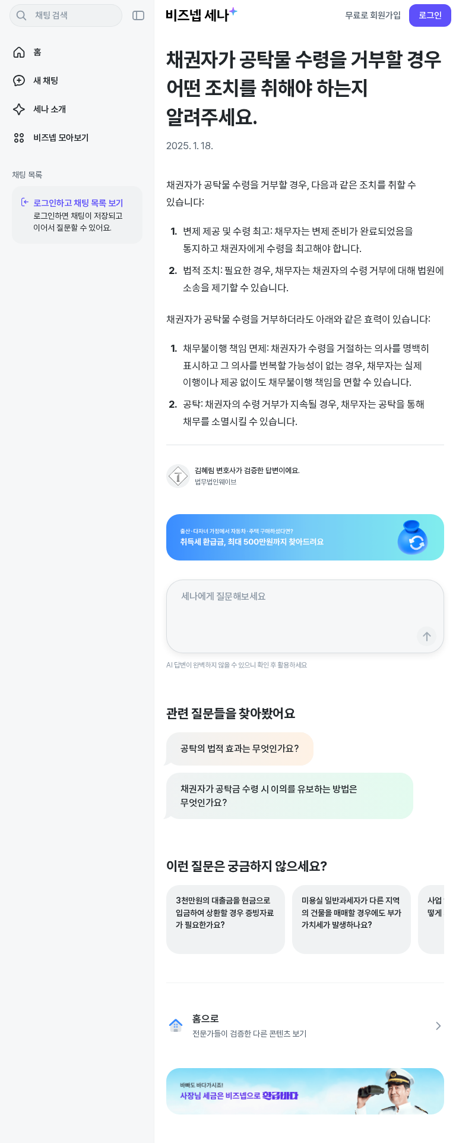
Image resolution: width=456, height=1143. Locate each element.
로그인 (430, 15)
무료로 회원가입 (373, 15)
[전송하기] (426, 636)
